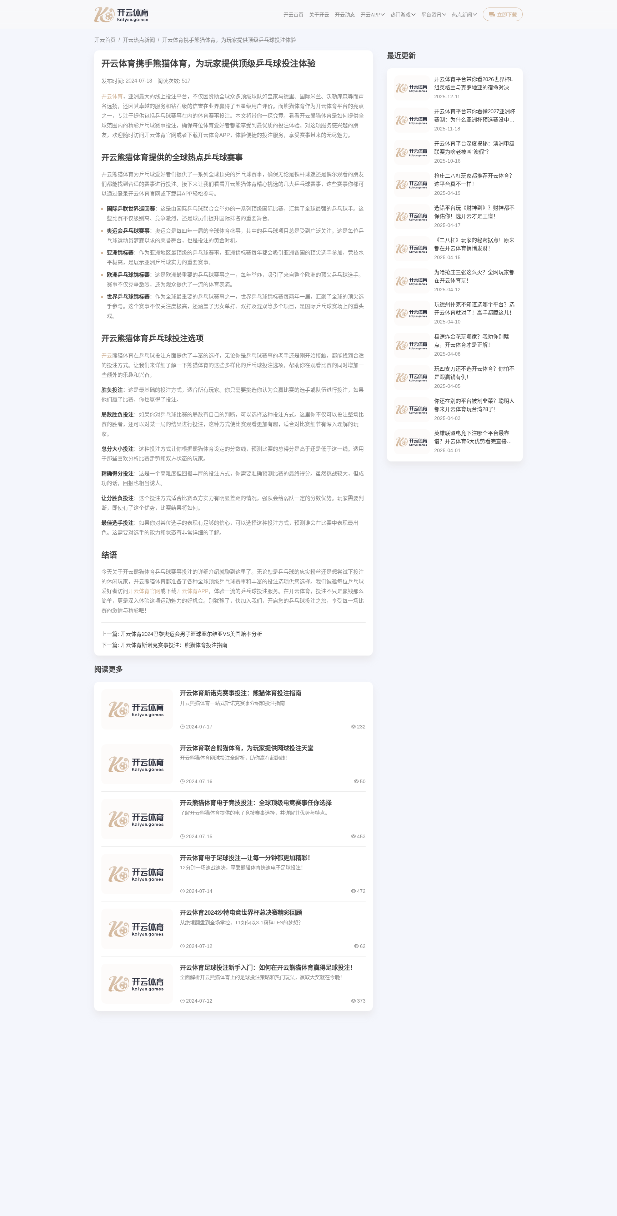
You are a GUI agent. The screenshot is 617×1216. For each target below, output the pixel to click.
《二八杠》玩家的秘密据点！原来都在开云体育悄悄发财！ (474, 244)
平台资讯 (431, 15)
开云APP (370, 15)
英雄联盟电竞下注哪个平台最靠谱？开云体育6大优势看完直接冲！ (471, 437)
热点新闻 (462, 15)
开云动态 (345, 15)
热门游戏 (401, 15)
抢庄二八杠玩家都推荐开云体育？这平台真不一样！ (474, 180)
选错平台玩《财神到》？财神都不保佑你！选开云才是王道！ (474, 212)
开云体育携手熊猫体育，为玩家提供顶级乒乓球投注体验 (229, 40)
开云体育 (112, 96)
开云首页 (294, 15)
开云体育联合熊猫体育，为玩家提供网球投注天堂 (246, 748)
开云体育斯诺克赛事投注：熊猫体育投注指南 (173, 645)
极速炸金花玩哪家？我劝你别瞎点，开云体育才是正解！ (471, 340)
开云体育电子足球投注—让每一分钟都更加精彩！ (246, 858)
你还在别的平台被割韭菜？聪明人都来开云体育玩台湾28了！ (474, 405)
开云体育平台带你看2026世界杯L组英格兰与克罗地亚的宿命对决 (473, 83)
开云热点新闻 (139, 40)
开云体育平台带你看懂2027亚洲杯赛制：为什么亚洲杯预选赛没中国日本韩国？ (474, 116)
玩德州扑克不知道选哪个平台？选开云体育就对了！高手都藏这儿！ (474, 308)
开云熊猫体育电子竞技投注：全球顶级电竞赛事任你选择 (256, 803)
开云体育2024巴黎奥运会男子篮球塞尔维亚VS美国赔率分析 (191, 634)
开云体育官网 (144, 591)
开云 (106, 355)
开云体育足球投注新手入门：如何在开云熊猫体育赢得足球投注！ (268, 967)
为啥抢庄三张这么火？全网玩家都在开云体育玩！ (474, 276)
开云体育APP (192, 591)
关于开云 (319, 15)
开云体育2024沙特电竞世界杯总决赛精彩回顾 (241, 912)
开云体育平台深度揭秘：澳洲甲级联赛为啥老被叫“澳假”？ (474, 147)
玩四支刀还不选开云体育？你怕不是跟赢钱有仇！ (474, 373)
